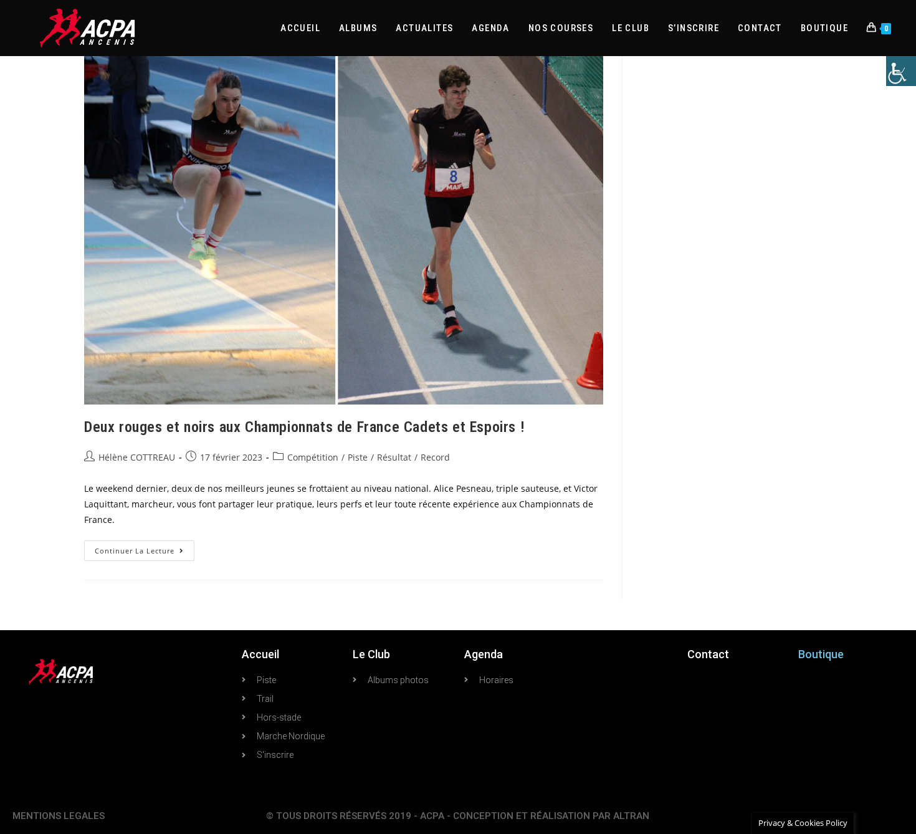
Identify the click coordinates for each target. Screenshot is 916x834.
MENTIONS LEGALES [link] (58, 816)
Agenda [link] (483, 654)
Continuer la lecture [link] (144, 547)
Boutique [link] (821, 654)
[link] (901, 71)
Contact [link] (708, 654)
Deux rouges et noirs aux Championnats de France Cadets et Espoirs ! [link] (304, 427)
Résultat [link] (394, 457)
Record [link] (435, 457)
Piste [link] (358, 457)
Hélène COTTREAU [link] (136, 457)
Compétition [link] (312, 457)
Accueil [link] (260, 654)
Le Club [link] (371, 654)
